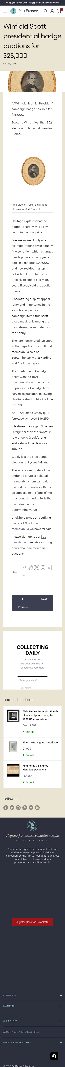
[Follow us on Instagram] (18, 807)
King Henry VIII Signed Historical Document (35, 767)
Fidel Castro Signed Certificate (40, 742)
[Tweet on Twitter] (36, 568)
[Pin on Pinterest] (30, 568)
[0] (59, 11)
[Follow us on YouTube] (31, 807)
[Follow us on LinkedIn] (37, 807)
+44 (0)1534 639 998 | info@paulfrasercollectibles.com (32, 2)
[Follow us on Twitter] (12, 807)
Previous (23, 607)
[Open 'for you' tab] (54, 1056)
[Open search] (46, 11)
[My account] (52, 11)
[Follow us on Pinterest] (24, 807)
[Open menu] (5, 11)
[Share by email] (43, 568)
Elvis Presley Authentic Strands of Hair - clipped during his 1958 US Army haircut (40, 715)
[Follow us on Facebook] (5, 807)
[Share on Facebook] (24, 568)
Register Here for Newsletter (33, 922)
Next (44, 599)
